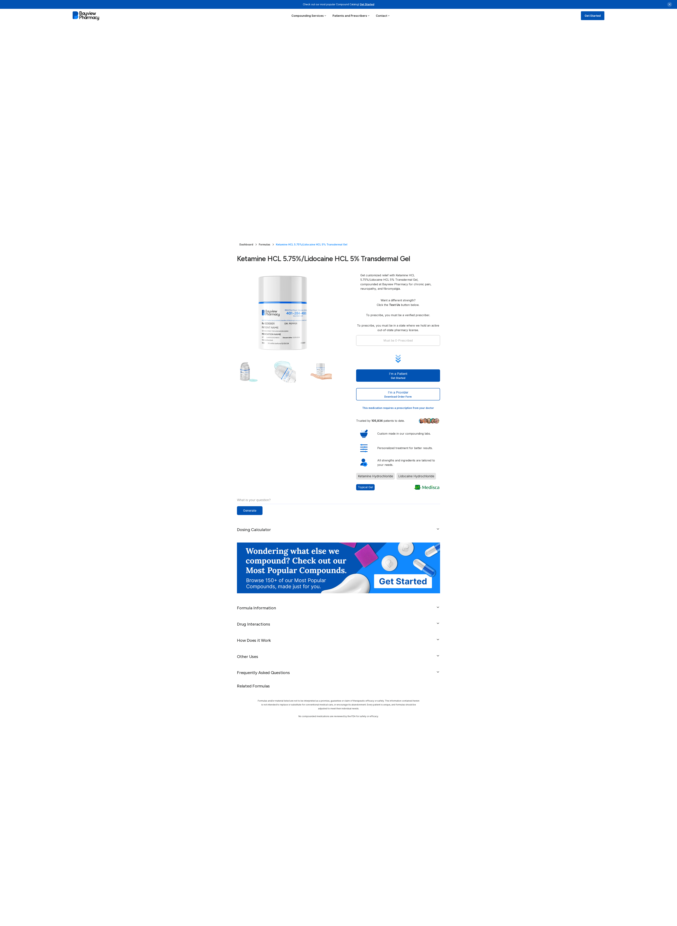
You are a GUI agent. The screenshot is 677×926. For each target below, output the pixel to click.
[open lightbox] (289, 313)
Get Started (367, 4)
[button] (309, 16)
